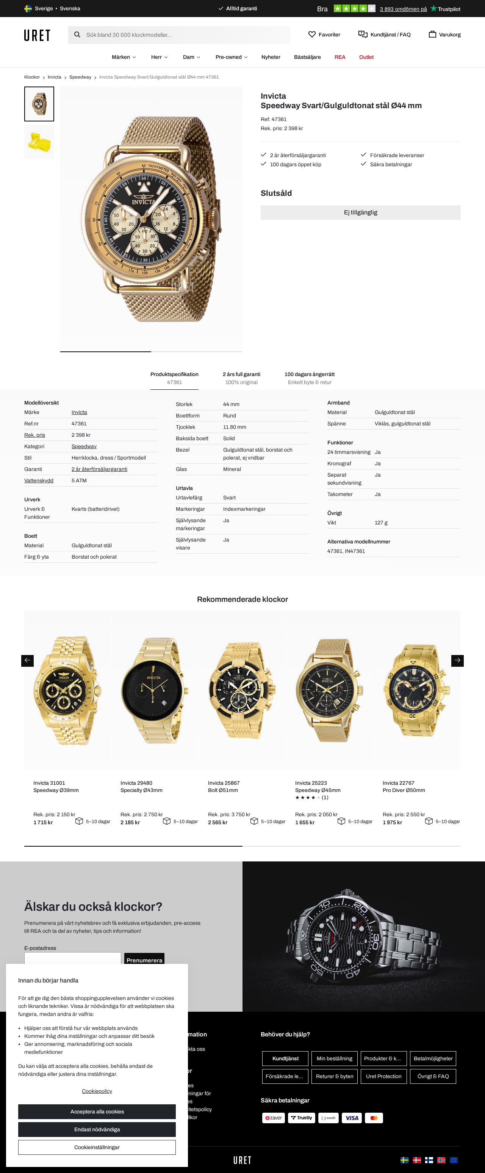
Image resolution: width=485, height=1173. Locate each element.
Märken (121, 57)
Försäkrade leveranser (396, 155)
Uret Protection (384, 1076)
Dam (188, 57)
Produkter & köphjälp (385, 1058)
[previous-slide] (27, 661)
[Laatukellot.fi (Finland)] (429, 1159)
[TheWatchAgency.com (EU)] (454, 1159)
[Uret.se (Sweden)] (405, 1159)
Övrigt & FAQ (433, 1076)
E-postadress (40, 948)
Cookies (184, 1085)
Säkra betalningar (390, 164)
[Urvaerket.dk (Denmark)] (417, 1159)
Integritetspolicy (193, 1109)
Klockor (32, 77)
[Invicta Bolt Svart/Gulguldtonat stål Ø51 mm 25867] (242, 690)
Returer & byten (335, 1076)
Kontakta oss (189, 1049)
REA (340, 57)
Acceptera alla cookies (97, 1112)
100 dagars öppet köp (295, 164)
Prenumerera (144, 960)
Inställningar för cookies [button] (192, 1097)
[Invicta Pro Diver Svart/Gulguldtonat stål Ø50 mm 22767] (417, 690)
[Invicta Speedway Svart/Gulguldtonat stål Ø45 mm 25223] (330, 690)
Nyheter (270, 57)
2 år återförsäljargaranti (297, 155)
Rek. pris (34, 435)
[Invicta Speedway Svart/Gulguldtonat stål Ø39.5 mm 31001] (68, 691)
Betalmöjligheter (433, 1058)
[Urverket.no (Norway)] (441, 1159)
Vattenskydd (38, 480)
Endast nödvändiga (97, 1129)
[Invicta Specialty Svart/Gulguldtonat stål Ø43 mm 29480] (155, 690)
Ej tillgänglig (360, 212)
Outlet (366, 57)
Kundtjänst (285, 1058)
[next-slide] (457, 661)
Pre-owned (229, 57)
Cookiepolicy (97, 1091)
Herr (156, 57)
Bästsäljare (307, 57)
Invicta (54, 77)
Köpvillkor (185, 1117)
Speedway (80, 77)
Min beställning (334, 1058)
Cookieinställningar (97, 1147)
